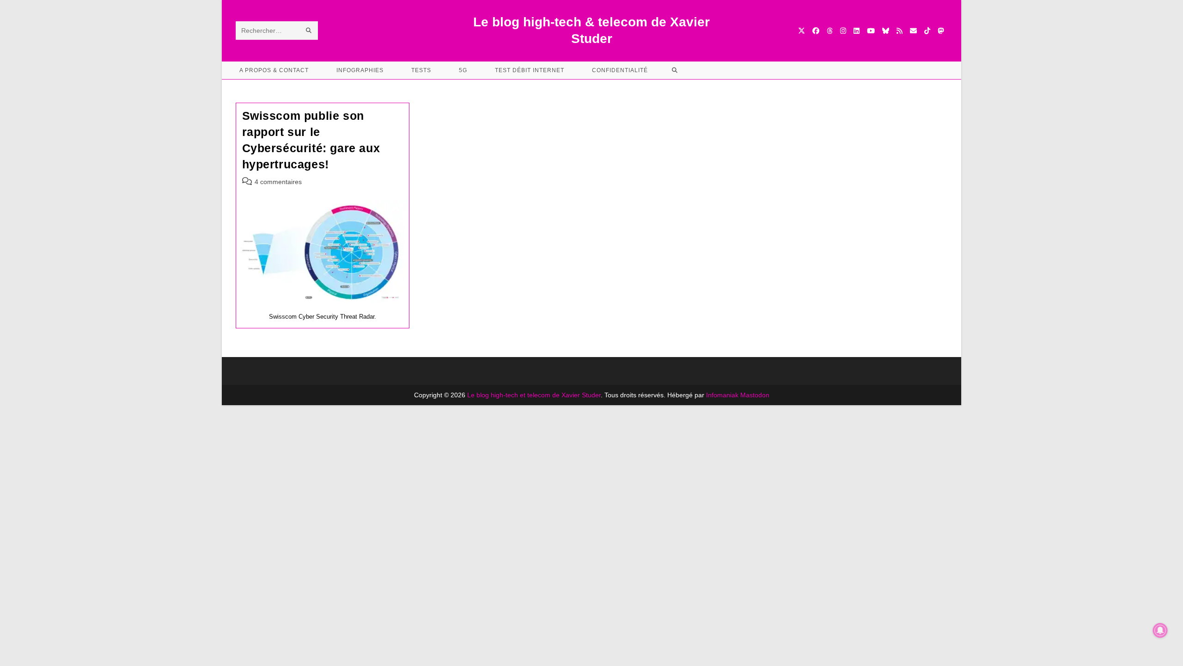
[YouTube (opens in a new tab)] (870, 30)
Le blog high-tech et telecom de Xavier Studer (534, 395)
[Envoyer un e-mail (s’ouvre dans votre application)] (913, 30)
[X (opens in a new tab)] (801, 30)
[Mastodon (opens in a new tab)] (940, 30)
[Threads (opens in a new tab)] (829, 30)
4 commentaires (278, 181)
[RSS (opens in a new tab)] (899, 30)
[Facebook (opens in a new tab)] (816, 30)
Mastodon (754, 395)
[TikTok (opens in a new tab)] (927, 30)
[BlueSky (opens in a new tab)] (885, 30)
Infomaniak (722, 395)
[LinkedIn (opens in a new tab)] (856, 30)
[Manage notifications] (1160, 630)
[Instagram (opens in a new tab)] (843, 30)
